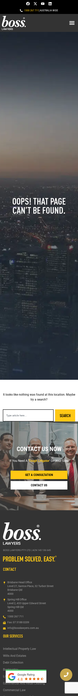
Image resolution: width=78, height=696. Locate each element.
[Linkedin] (50, 3)
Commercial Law (14, 690)
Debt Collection (13, 662)
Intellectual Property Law (19, 648)
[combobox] (28, 415)
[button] (72, 23)
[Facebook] (28, 3)
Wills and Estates (14, 655)
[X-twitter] (35, 3)
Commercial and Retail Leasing (24, 683)
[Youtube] (42, 3)
